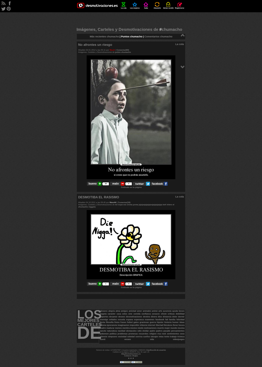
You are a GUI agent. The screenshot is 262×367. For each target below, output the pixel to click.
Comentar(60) (123, 50)
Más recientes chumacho (104, 36)
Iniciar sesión (168, 8)
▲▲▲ (131, 358)
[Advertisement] (131, 18)
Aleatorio (157, 8)
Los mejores (135, 8)
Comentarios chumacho (158, 36)
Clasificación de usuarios (156, 350)
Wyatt (112, 50)
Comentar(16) (124, 202)
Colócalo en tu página (131, 187)
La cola (123, 8)
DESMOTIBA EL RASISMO (98, 197)
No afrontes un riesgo (95, 45)
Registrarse (179, 8)
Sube (146, 8)
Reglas (135, 356)
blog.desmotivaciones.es (131, 354)
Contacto (127, 356)
